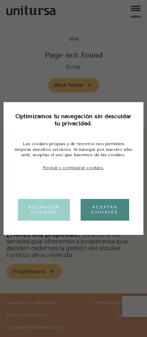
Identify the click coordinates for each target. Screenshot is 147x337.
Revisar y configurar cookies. (73, 167)
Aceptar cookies (104, 210)
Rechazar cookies (44, 210)
